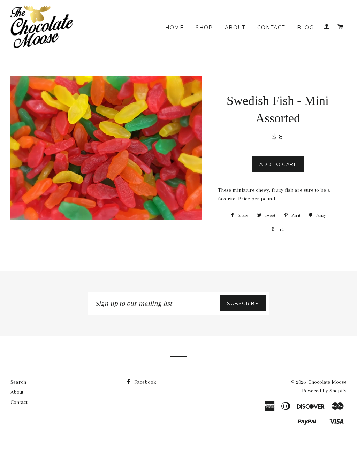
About (235, 27)
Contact (271, 27)
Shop (204, 27)
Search (18, 382)
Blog (305, 27)
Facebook (144, 382)
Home (174, 27)
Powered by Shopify (324, 390)
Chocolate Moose (327, 382)
